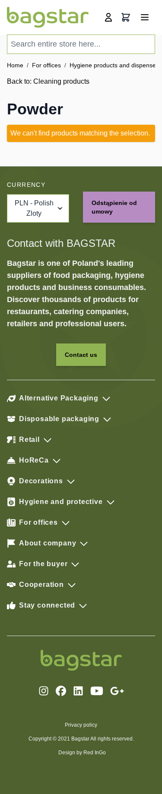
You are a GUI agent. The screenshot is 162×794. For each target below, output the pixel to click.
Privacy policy (81, 725)
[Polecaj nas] (117, 691)
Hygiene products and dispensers (115, 65)
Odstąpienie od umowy (114, 207)
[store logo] (48, 17)
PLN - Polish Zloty (34, 208)
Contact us (81, 354)
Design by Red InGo (82, 753)
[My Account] (108, 17)
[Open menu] (144, 17)
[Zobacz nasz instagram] (43, 691)
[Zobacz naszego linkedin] (78, 691)
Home (15, 65)
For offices (46, 65)
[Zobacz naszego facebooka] (61, 691)
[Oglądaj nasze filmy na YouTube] (96, 690)
